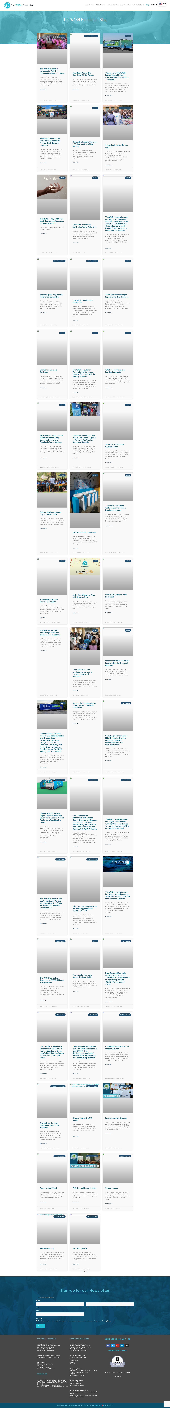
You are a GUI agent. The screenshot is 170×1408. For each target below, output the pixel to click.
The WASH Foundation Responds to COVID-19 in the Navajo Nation (52, 980)
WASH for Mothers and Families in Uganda (114, 371)
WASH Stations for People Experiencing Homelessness (116, 296)
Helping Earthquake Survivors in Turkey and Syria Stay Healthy (85, 144)
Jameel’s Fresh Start (48, 1188)
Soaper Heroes (111, 1188)
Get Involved (137, 5)
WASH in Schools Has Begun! (84, 532)
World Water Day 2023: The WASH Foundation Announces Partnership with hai (52, 221)
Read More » (43, 89)
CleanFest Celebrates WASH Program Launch (117, 1047)
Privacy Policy (110, 1372)
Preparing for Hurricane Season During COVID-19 (83, 976)
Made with (98, 1405)
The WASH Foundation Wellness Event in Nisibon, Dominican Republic (115, 508)
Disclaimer (117, 1376)
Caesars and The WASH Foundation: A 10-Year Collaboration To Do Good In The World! (117, 76)
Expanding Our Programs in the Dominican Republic (51, 296)
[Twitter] (113, 1345)
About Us (89, 5)
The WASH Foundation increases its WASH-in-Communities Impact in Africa (52, 71)
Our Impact (125, 5)
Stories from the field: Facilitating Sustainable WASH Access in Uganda (50, 632)
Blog (147, 5)
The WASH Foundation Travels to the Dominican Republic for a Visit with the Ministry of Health (84, 373)
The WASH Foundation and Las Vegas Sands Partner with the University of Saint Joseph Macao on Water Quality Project (51, 903)
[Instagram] (127, 1345)
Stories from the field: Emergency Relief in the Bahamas (49, 1125)
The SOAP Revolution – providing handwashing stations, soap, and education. (82, 673)
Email (38, 1310)
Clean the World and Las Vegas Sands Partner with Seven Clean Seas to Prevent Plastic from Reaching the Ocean (52, 817)
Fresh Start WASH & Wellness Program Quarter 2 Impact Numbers (117, 663)
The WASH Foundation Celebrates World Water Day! (85, 225)
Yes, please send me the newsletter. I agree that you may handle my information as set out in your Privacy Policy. (74, 1321)
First (37, 1307)
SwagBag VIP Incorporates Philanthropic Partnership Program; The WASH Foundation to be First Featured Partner (116, 740)
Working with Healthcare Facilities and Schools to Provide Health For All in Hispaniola (50, 141)
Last (87, 1307)
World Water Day (47, 1248)
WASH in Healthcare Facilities (85, 1188)
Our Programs (112, 5)
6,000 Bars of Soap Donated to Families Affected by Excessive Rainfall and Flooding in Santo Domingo (52, 438)
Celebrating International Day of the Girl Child (50, 513)
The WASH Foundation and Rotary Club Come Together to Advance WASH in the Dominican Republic (84, 438)
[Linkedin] (122, 1345)
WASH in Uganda (80, 1248)
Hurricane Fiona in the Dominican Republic (49, 600)
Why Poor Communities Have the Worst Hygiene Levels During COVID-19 (85, 908)
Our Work (99, 5)
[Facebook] (108, 1345)
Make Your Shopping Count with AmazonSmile (84, 596)
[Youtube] (117, 1345)
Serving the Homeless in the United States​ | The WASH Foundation (84, 705)
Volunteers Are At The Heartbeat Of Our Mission (83, 74)
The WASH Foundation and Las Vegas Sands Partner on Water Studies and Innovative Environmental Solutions (117, 895)
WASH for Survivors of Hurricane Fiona (114, 445)
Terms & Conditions (123, 1372)
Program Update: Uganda (116, 1118)
